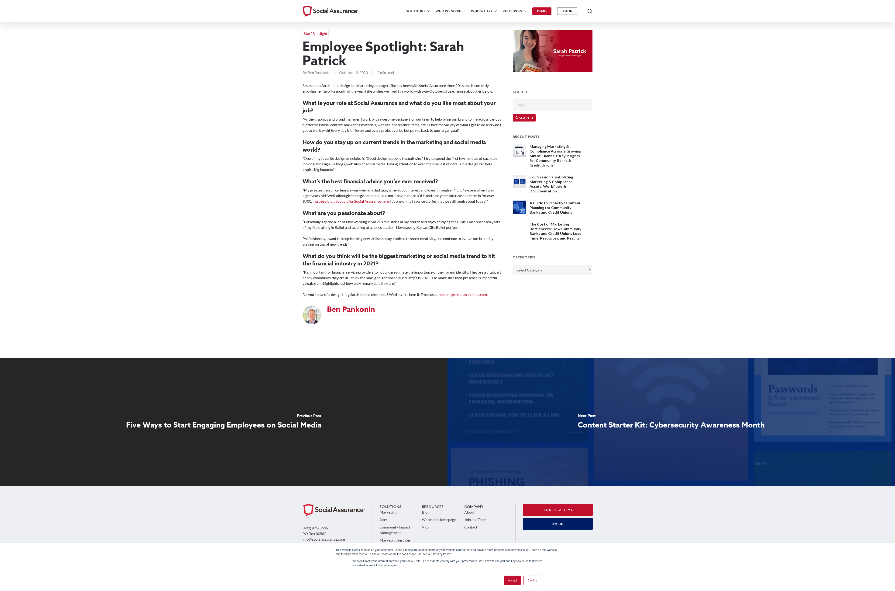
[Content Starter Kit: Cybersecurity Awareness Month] (671, 422)
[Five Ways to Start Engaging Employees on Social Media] (224, 422)
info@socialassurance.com (324, 539)
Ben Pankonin (319, 72)
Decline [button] (532, 580)
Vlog (426, 527)
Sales (383, 519)
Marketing (388, 512)
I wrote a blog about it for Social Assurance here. (351, 201)
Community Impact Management (394, 530)
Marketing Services (395, 540)
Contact (470, 527)
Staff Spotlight (315, 33)
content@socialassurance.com (462, 294)
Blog (426, 512)
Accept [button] (512, 580)
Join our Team (475, 519)
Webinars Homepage (439, 519)
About (469, 512)
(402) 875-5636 (315, 528)
